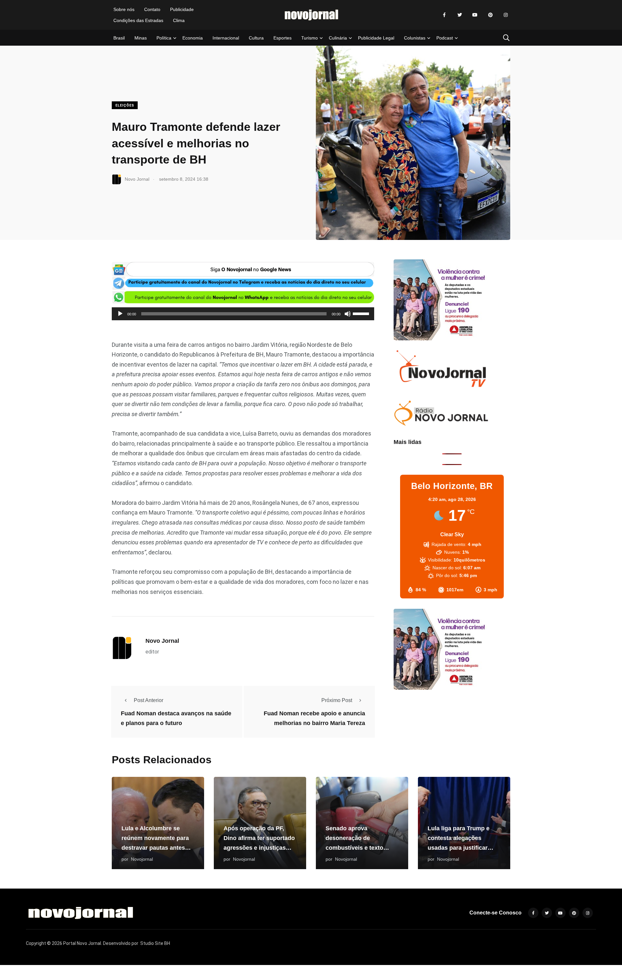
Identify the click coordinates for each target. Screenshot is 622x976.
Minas (140, 37)
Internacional (226, 37)
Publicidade (182, 9)
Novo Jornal (162, 641)
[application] (243, 313)
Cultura (256, 37)
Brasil (119, 37)
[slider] (362, 313)
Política (163, 37)
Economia (192, 37)
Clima (179, 20)
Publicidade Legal (376, 37)
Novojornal (142, 859)
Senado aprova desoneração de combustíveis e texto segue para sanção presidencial (354, 847)
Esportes (282, 37)
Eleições (124, 105)
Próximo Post (336, 700)
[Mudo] (347, 314)
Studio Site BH (155, 943)
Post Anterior (148, 700)
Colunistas (414, 37)
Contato (152, 9)
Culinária (338, 37)
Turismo (309, 37)
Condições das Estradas (138, 20)
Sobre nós (123, 9)
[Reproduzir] (120, 314)
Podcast (444, 37)
